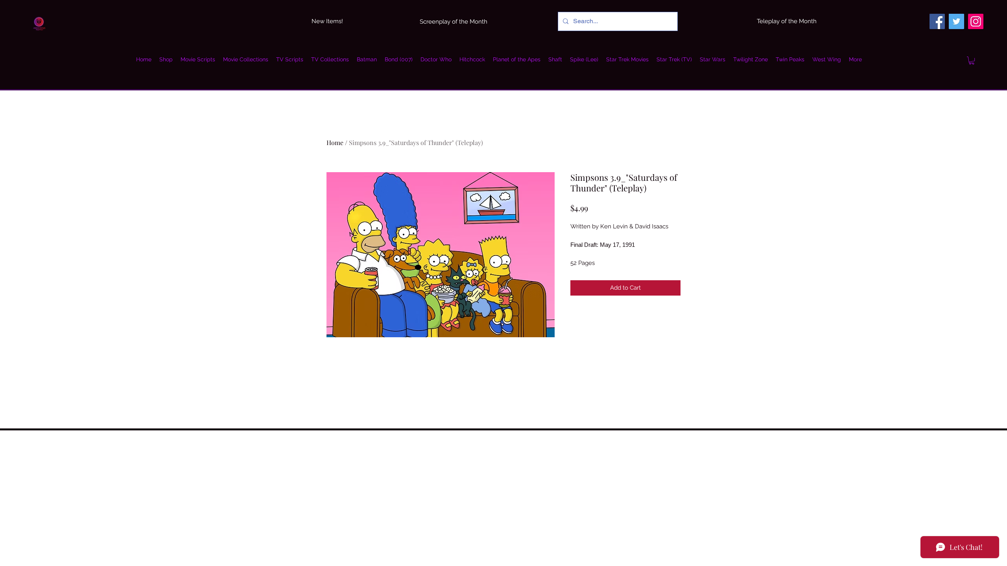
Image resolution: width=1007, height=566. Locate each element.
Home (334, 142)
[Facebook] (937, 21)
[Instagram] (975, 21)
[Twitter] (956, 21)
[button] (971, 60)
